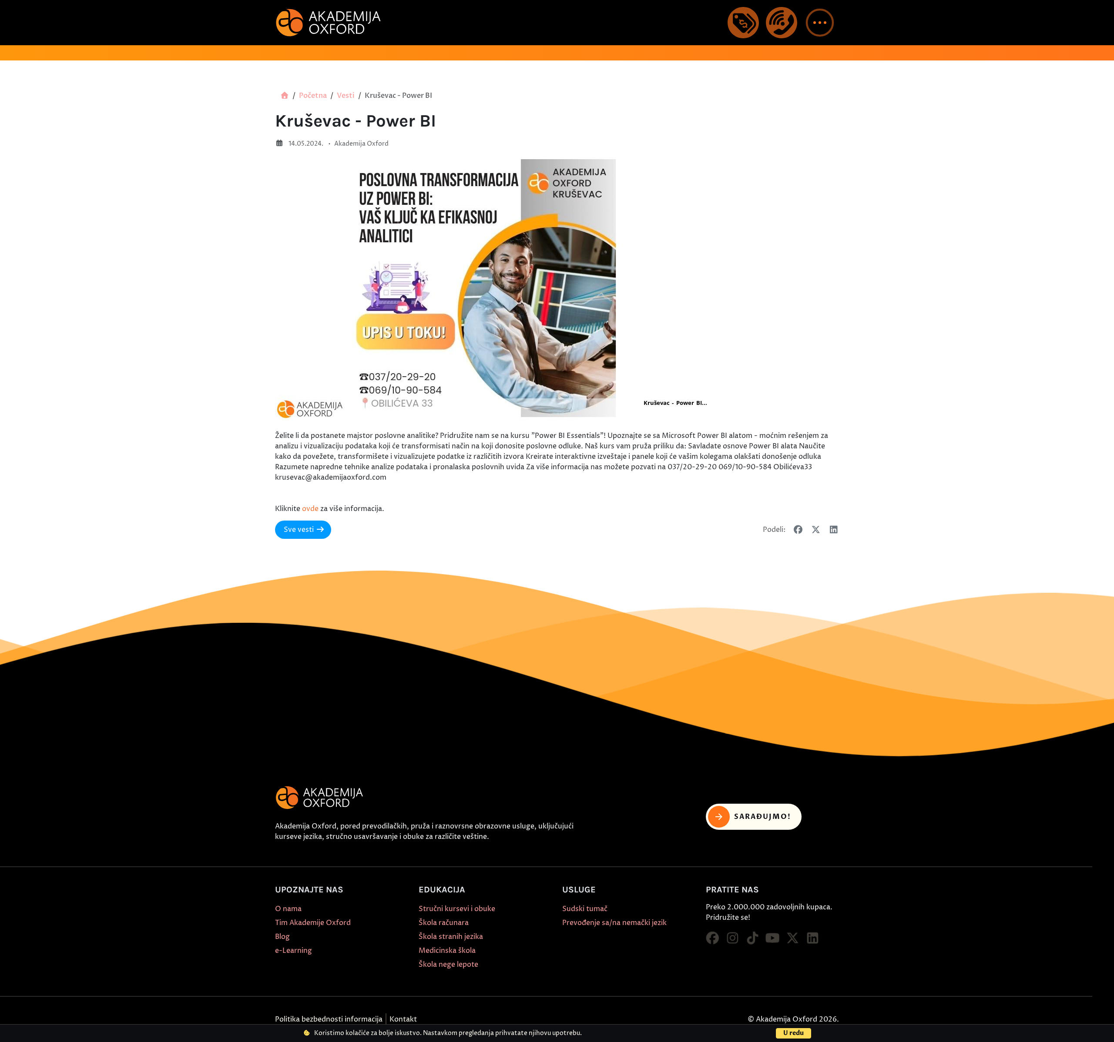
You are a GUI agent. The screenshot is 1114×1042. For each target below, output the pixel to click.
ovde (310, 509)
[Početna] (284, 95)
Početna (313, 95)
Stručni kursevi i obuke (457, 909)
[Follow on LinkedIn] (812, 938)
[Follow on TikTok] (752, 938)
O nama (288, 909)
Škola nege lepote (448, 964)
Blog (282, 937)
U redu (793, 1033)
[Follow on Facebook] (712, 938)
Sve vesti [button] (299, 529)
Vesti (346, 95)
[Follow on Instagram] (732, 938)
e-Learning (293, 950)
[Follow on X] (792, 938)
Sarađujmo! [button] (762, 817)
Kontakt (403, 1019)
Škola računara (444, 923)
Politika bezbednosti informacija (329, 1019)
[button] (820, 22)
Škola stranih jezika (451, 937)
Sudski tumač (584, 909)
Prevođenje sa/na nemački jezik (614, 923)
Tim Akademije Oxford (313, 923)
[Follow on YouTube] (772, 938)
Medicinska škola (447, 950)
